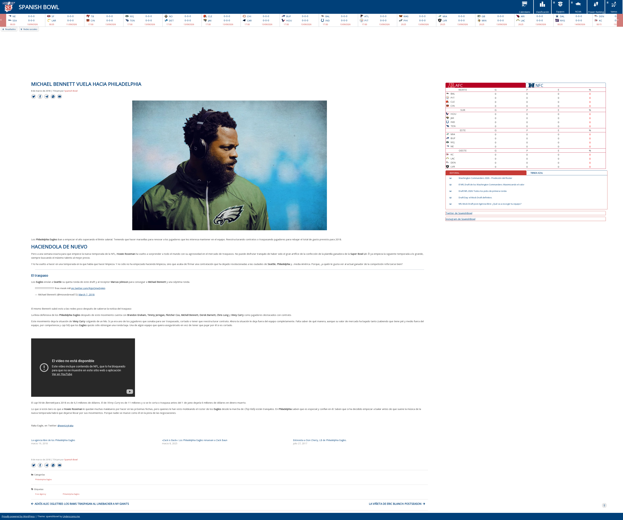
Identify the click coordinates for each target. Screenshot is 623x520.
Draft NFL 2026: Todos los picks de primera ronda (483, 191)
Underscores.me (71, 516)
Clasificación (542, 11)
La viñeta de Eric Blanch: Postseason (395, 504)
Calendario (524, 11)
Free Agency (40, 494)
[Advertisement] (311, 56)
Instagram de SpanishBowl (460, 219)
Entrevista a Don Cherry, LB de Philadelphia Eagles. (320, 440)
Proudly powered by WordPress (18, 516)
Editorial (454, 173)
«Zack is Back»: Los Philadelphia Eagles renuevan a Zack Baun (194, 440)
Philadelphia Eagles (43, 479)
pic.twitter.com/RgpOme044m (88, 288)
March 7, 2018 (87, 294)
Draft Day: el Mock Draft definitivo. (475, 197)
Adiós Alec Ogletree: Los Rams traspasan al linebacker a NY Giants (82, 504)
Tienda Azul (537, 173)
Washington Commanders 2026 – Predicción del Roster (485, 178)
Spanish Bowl (39, 7)
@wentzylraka (65, 425)
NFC (539, 85)
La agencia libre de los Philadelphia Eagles (53, 440)
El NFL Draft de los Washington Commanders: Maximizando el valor (491, 184)
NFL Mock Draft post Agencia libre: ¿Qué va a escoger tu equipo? (490, 204)
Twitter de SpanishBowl (459, 213)
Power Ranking (596, 11)
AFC (459, 85)
